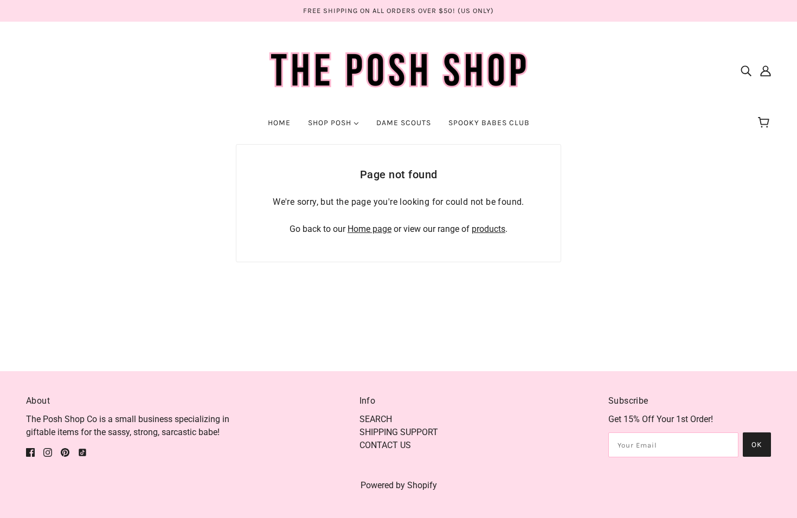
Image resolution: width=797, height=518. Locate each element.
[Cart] (765, 123)
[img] (746, 70)
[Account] (765, 70)
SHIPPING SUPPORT (398, 432)
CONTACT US (385, 445)
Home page (369, 229)
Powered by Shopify (399, 485)
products (488, 229)
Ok (756, 444)
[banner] (399, 69)
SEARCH (375, 419)
